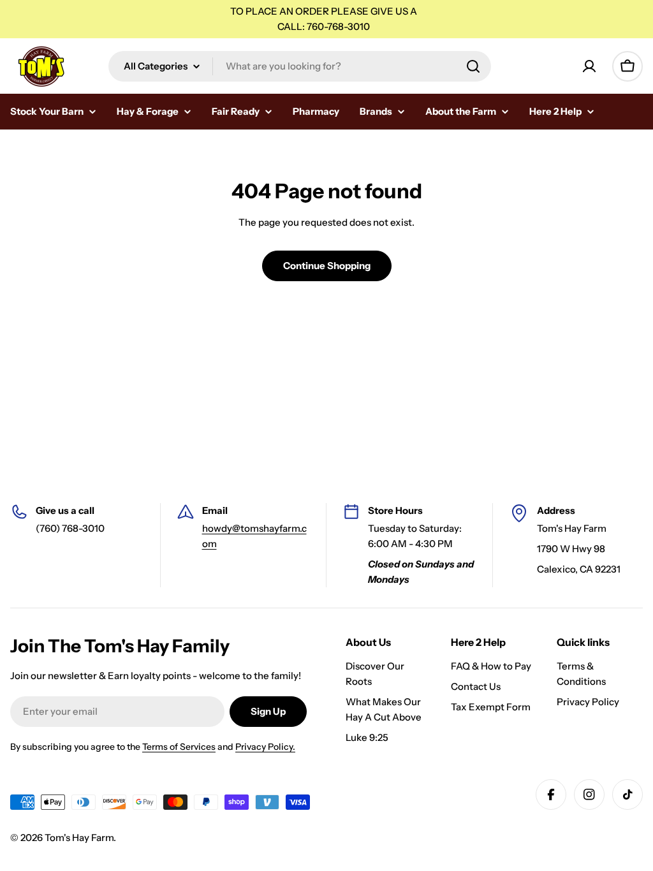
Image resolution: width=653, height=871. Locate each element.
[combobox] (299, 66)
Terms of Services (179, 746)
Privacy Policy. (265, 746)
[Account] (589, 66)
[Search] (473, 66)
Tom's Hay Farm (79, 837)
